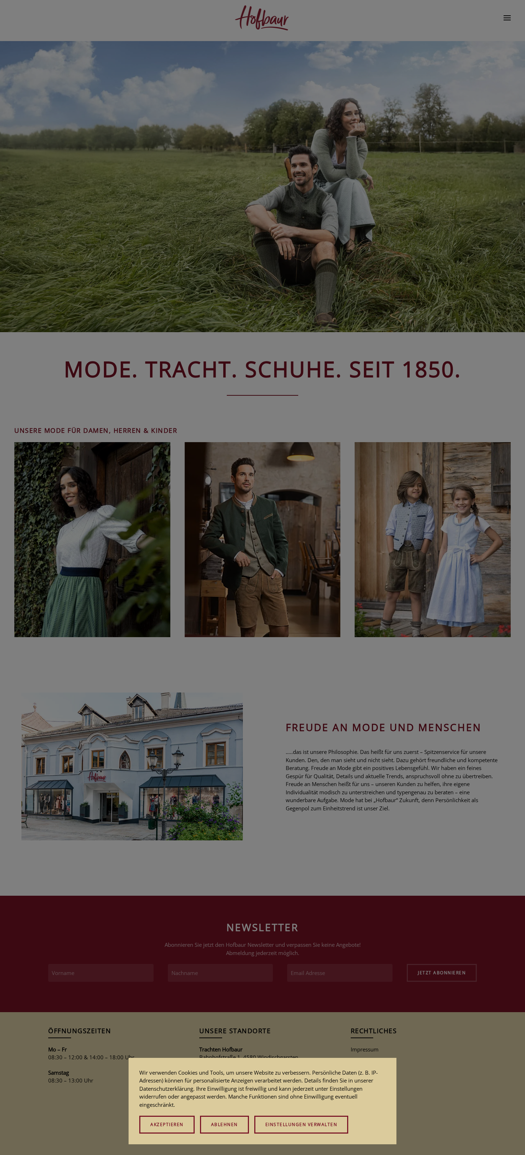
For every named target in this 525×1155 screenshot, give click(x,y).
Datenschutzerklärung (166, 1088)
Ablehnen (224, 1124)
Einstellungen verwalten (301, 1124)
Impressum (365, 1049)
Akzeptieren (167, 1124)
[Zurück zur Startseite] (262, 18)
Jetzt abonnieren (442, 973)
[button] (507, 18)
